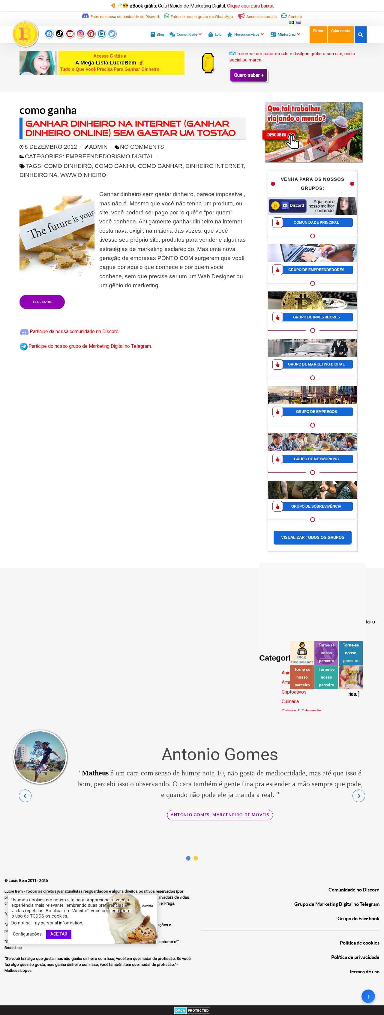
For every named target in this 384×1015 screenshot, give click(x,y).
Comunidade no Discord (354, 889)
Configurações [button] (27, 934)
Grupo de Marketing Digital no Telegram (337, 904)
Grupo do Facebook (359, 918)
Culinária (290, 701)
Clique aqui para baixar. (250, 6)
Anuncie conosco (261, 16)
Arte (286, 682)
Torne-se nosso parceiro (326, 653)
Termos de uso (364, 971)
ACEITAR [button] (58, 934)
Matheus (95, 773)
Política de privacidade (355, 957)
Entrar (318, 31)
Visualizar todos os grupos (312, 537)
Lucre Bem (18, 880)
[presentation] (25, 796)
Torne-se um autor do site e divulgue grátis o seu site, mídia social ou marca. (292, 56)
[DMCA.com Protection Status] (192, 1010)
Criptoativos (294, 692)
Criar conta (340, 31)
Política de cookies (360, 942)
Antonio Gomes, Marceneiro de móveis (220, 815)
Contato (294, 16)
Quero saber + (249, 75)
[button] (188, 858)
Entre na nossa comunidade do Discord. (125, 16)
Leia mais (42, 301)
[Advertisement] (312, 600)
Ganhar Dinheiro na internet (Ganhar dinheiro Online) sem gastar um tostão (131, 128)
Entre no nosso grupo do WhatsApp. (202, 16)
